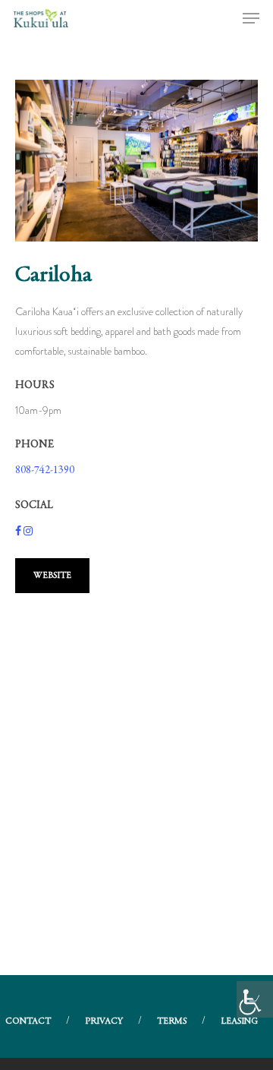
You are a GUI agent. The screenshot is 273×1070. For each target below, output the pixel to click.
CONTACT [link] (28, 1021)
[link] (255, 999)
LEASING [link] (239, 1021)
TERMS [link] (172, 1021)
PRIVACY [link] (104, 1021)
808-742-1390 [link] (44, 471)
